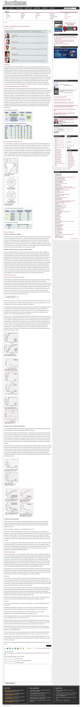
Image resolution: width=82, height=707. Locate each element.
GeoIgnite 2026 (58, 218)
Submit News (37, 8)
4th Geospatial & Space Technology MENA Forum (64, 221)
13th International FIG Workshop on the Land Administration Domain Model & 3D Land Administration (65, 187)
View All (55, 165)
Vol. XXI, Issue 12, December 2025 (58, 155)
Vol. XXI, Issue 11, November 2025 (58, 157)
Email (55, 127)
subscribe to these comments (41, 653)
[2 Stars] (29, 648)
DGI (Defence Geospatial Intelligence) (62, 194)
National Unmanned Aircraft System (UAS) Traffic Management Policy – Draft (64, 114)
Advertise (51, 8)
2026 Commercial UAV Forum (60, 205)
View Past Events (74, 238)
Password (69, 141)
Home (5, 8)
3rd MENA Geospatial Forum (60, 180)
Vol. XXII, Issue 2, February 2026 (58, 150)
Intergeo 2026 (57, 231)
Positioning (8, 15)
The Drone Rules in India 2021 (60, 96)
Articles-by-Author (74, 11)
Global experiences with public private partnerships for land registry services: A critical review (40, 698)
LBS (7, 18)
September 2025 (71, 164)
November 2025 (71, 161)
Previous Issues (67, 11)
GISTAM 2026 (57, 214)
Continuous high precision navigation (63, 692)
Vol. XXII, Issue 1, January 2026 (58, 152)
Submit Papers (28, 8)
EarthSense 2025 (58, 173)
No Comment (11, 28)
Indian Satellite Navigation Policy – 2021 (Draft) (64, 102)
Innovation (38, 13)
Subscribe (44, 8)
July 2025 (70, 167)
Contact (61, 11)
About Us (11, 8)
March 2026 (70, 156)
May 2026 (70, 153)
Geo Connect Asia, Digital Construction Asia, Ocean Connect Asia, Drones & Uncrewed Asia (65, 201)
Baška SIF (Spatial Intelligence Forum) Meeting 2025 (65, 177)
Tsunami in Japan (59, 700)
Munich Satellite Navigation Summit (61, 197)
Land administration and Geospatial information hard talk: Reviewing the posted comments (40, 693)
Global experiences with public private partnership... (15, 690)
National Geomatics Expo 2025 (61, 183)
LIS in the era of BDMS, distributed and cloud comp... (15, 700)
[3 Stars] (31, 648)
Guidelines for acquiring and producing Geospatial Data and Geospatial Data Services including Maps (66, 106)
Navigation (8, 16)
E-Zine (66, 18)
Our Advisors (19, 8)
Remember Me (71, 145)
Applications (38, 15)
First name (56, 129)
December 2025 (71, 160)
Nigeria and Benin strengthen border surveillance (64, 40)
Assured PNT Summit (59, 208)
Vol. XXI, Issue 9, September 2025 (58, 162)
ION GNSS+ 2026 (58, 227)
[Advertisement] (65, 69)
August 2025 (70, 165)
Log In (68, 148)
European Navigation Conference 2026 (62, 211)
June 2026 (70, 152)
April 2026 (70, 154)
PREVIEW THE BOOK (68, 85)
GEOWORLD (57, 191)
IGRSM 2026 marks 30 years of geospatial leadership (65, 36)
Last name (56, 130)
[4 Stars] (33, 648)
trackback (19, 653)
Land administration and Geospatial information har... (15, 693)
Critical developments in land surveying (37, 695)
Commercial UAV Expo (59, 224)
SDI (36, 18)
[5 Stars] (35, 648)
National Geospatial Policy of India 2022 (62, 99)
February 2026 (71, 157)
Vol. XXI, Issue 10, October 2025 (58, 159)
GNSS (7, 13)
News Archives (68, 16)
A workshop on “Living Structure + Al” (62, 43)
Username (69, 137)
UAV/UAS (66, 13)
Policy (37, 16)
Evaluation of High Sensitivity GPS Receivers (64, 690)
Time (66, 15)
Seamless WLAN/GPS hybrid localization (64, 697)
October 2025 (70, 163)
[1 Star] (28, 648)
